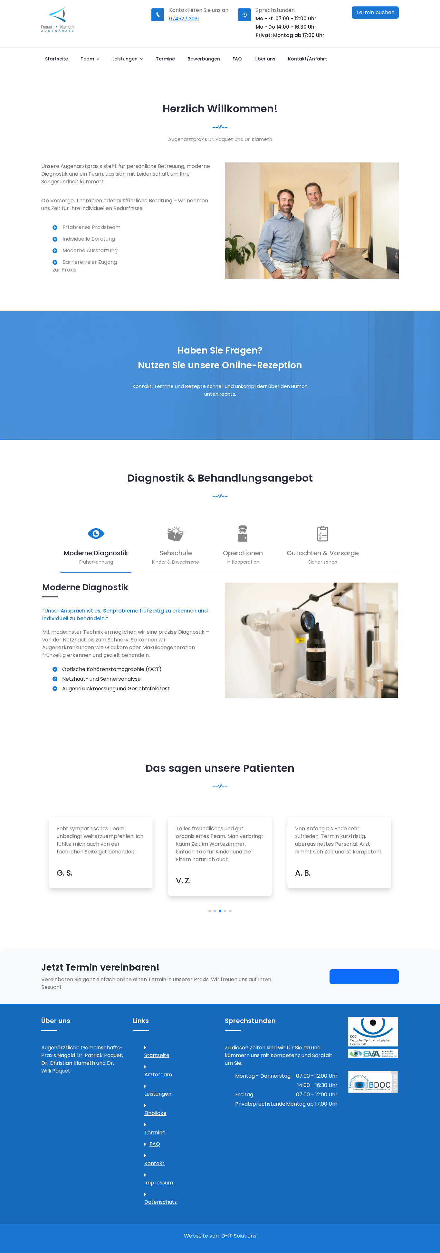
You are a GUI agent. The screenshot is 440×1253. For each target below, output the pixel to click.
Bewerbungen (203, 59)
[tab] (96, 549)
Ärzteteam (156, 1074)
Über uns (264, 59)
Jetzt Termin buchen (364, 976)
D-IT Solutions (238, 1235)
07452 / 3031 (184, 18)
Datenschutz (156, 1202)
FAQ (237, 59)
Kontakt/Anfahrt (307, 59)
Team (88, 59)
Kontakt (154, 1163)
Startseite (56, 59)
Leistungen (125, 59)
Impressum (156, 1182)
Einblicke (155, 1113)
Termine (165, 59)
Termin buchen (375, 12)
